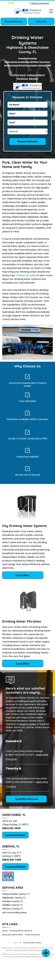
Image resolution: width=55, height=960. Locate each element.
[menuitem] (6, 931)
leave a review (28, 724)
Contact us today (26, 275)
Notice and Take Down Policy (17, 950)
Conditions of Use (46, 948)
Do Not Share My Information (26, 948)
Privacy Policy (7, 948)
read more (42, 754)
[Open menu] (51, 11)
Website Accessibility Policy (39, 950)
